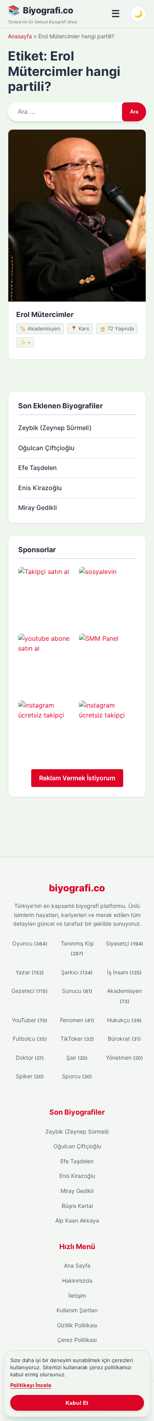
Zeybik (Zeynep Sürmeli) (55, 428)
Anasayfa (20, 36)
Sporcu (77, 1076)
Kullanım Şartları (77, 1310)
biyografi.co (77, 888)
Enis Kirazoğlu (40, 488)
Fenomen (77, 1020)
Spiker (30, 1076)
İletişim (77, 1295)
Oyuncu (29, 943)
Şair (77, 1057)
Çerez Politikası (77, 1339)
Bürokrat (124, 1038)
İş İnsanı (124, 972)
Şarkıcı (77, 972)
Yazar (29, 972)
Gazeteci (29, 990)
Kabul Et (77, 1403)
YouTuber (29, 1020)
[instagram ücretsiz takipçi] (46, 728)
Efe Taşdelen (37, 468)
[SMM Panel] (107, 662)
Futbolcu (30, 1038)
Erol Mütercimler (44, 314)
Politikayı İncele (30, 1385)
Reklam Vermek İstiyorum (77, 778)
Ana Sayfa (77, 1265)
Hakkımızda (77, 1280)
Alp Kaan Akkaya (77, 1220)
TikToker (77, 1038)
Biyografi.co (48, 10)
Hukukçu (124, 1020)
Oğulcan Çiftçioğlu (46, 448)
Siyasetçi (124, 943)
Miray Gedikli (37, 507)
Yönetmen (124, 1057)
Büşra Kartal (77, 1205)
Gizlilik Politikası (77, 1325)
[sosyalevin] (107, 595)
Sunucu (77, 990)
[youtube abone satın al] (46, 662)
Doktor (30, 1057)
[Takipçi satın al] (46, 595)
